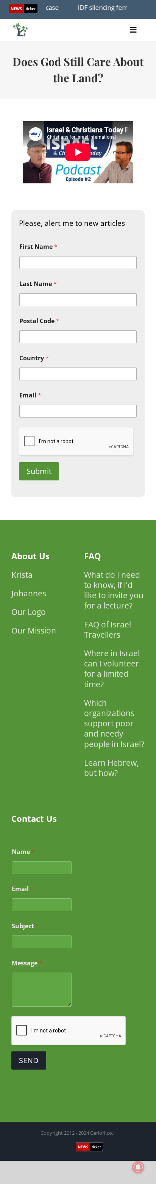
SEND (29, 1060)
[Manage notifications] (138, 1167)
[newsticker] (20, 25)
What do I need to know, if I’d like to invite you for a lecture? (114, 590)
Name (23, 852)
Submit (39, 471)
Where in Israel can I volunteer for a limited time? (112, 669)
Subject (25, 926)
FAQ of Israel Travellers (107, 629)
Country (34, 358)
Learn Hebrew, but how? (111, 767)
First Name (38, 246)
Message (27, 963)
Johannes (28, 593)
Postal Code (39, 321)
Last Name (38, 284)
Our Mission (33, 630)
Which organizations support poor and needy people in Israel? (114, 723)
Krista (22, 574)
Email (30, 395)
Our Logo (28, 612)
